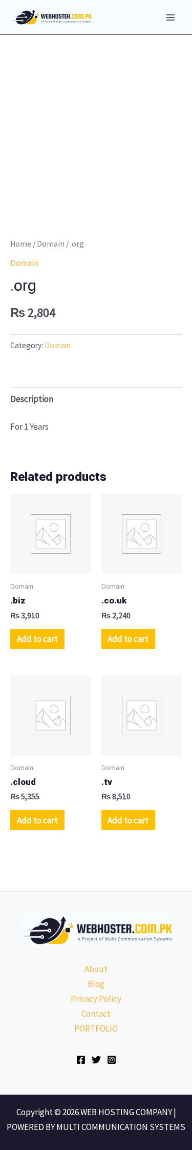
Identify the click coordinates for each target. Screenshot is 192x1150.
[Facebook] (81, 1059)
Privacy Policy (96, 998)
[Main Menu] (170, 17)
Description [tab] (31, 399)
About (96, 969)
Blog (96, 984)
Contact (96, 1013)
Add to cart (37, 638)
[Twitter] (96, 1059)
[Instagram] (111, 1059)
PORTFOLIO (96, 1028)
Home (20, 244)
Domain (51, 244)
